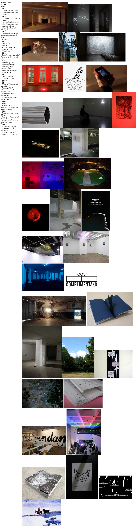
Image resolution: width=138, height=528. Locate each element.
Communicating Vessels (10, 10)
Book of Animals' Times (10, 12)
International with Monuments (7, 95)
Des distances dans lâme (10, 24)
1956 (3, 103)
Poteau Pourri (7, 68)
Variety (4, 80)
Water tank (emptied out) (10, 70)
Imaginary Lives (7, 49)
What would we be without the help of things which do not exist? (9, 107)
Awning (4, 61)
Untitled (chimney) (8, 76)
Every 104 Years (7, 72)
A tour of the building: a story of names (9, 91)
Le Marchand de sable (10, 22)
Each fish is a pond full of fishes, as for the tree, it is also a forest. (10, 57)
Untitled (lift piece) (8, 63)
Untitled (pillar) (7, 67)
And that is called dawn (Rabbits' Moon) (9, 122)
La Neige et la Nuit (8, 132)
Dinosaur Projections (9, 134)
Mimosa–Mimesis (8, 26)
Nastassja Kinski (7, 88)
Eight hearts (6, 51)
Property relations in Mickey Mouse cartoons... (10, 29)
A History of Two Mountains (7, 129)
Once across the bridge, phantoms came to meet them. (9, 35)
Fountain (5, 39)
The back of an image (9, 47)
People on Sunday (8, 65)
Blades (4, 14)
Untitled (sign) (7, 43)
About (3, 5)
